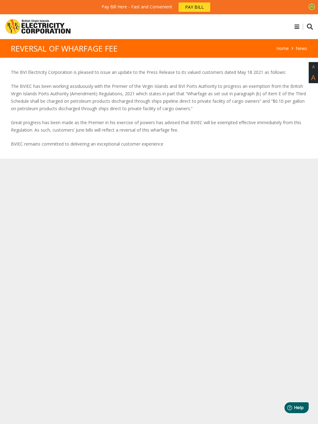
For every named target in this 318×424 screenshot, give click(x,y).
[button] (297, 26)
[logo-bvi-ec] (38, 26)
